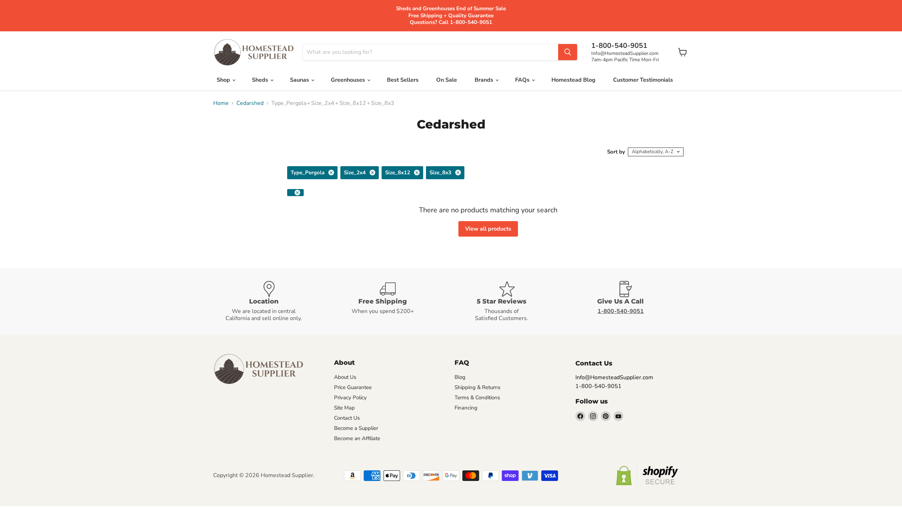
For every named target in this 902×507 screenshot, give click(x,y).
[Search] (567, 52)
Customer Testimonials (643, 80)
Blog (460, 377)
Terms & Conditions (477, 397)
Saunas (300, 80)
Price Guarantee (353, 387)
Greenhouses (348, 80)
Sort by (616, 152)
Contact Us (347, 417)
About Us (345, 377)
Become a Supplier (356, 428)
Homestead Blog (573, 80)
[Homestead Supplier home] (253, 52)
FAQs (523, 80)
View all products (488, 229)
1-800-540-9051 (598, 386)
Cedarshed (250, 103)
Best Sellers (403, 80)
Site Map (344, 407)
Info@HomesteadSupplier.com (625, 53)
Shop (224, 80)
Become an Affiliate (357, 438)
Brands (485, 80)
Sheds (261, 80)
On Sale (446, 80)
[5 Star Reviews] (510, 301)
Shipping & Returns (477, 387)
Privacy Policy (350, 397)
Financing (466, 407)
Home (221, 103)
